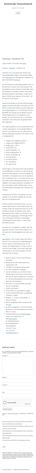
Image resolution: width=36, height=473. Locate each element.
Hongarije (20, 455)
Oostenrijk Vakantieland (18, 3)
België (28, 453)
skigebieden (15, 216)
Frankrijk (5, 455)
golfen (28, 291)
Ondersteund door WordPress (21, 469)
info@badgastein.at (12, 333)
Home (4, 413)
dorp (12, 145)
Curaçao (14, 454)
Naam (4, 377)
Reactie (5, 356)
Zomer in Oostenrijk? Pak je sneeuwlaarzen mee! (16, 440)
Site (3, 392)
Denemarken (22, 454)
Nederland (30, 455)
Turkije (14, 458)
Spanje (9, 458)
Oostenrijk (13, 457)
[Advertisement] (18, 33)
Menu (18, 13)
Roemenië (26, 457)
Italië (24, 455)
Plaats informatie (12, 413)
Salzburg (12, 68)
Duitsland (29, 454)
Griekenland (12, 455)
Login (4, 447)
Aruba (24, 453)
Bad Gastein (9, 77)
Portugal (19, 457)
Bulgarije (9, 454)
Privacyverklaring (7, 469)
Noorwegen (6, 457)
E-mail (4, 385)
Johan (24, 63)
